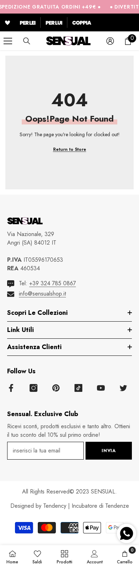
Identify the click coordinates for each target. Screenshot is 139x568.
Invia (108, 450)
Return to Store (69, 149)
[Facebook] (11, 387)
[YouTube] (100, 387)
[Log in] (110, 41)
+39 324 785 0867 (52, 283)
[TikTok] (78, 387)
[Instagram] (33, 387)
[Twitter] (123, 387)
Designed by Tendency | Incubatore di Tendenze (69, 506)
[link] (94, 557)
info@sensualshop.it (42, 294)
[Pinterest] (56, 387)
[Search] (26, 41)
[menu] (8, 41)
